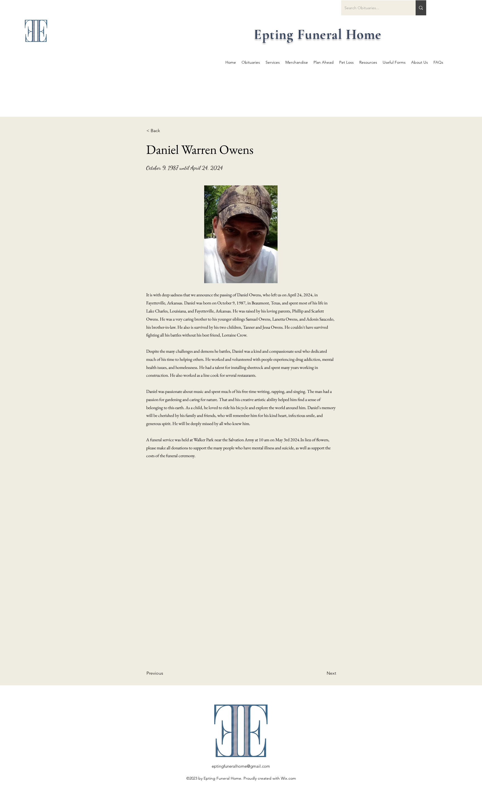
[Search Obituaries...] (421, 7)
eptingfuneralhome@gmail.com (241, 766)
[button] (164, 130)
